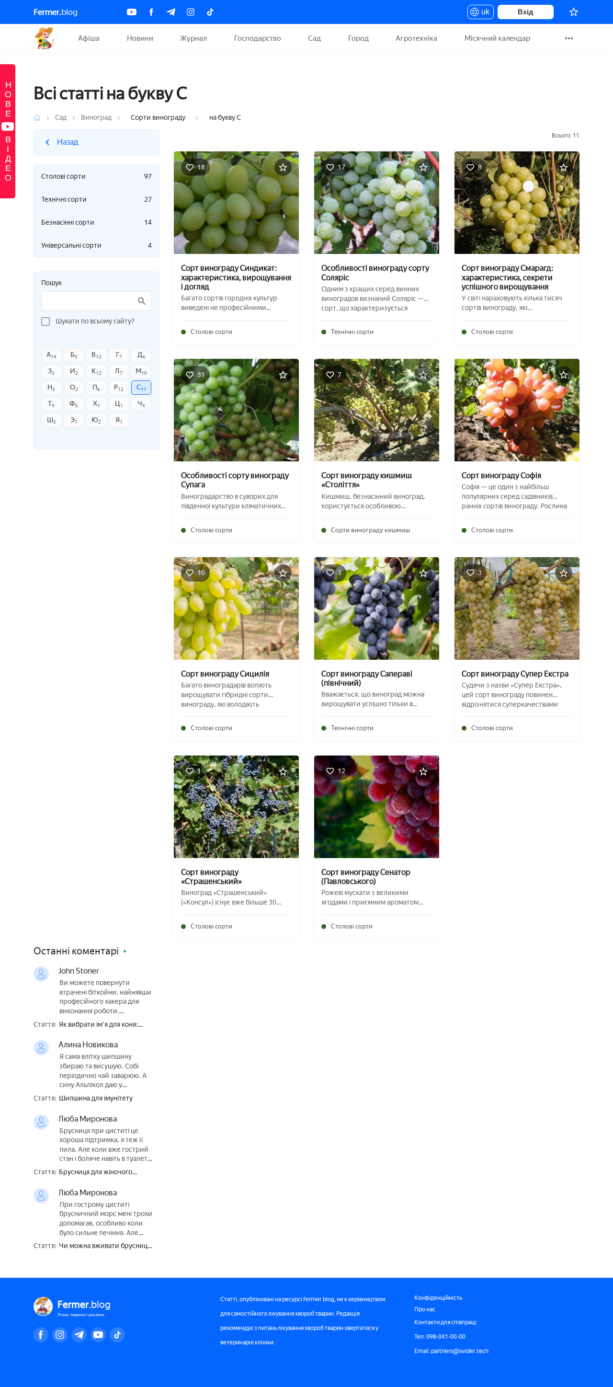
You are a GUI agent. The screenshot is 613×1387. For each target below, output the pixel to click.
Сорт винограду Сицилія (225, 673)
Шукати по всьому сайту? (95, 321)
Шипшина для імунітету (96, 1098)
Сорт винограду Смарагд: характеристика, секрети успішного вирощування (508, 277)
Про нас (424, 1309)
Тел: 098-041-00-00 (439, 1336)
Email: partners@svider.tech (451, 1351)
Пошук (51, 283)
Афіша (89, 38)
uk (483, 13)
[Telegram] (171, 12)
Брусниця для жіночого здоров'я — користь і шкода (102, 1173)
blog (56, 12)
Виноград (96, 118)
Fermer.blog (45, 38)
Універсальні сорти (96, 245)
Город (358, 38)
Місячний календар (497, 38)
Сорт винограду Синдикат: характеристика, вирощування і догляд (236, 277)
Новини (140, 38)
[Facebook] (151, 12)
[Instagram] (190, 12)
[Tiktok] (210, 12)
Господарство (257, 38)
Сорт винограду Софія (501, 475)
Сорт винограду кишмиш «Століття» (366, 480)
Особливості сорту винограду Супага (235, 480)
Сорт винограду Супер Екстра (515, 673)
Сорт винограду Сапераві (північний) (366, 678)
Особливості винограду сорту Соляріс (375, 273)
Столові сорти (96, 176)
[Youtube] (131, 12)
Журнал (193, 38)
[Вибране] (573, 12)
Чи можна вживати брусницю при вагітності (106, 1246)
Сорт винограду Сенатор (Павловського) (365, 877)
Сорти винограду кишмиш (370, 530)
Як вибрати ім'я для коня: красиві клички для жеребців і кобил (106, 1025)
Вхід (526, 12)
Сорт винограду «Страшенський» (211, 877)
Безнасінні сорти (96, 222)
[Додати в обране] (283, 167)
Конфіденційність (438, 1298)
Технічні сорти (96, 199)
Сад (314, 38)
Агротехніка (416, 38)
